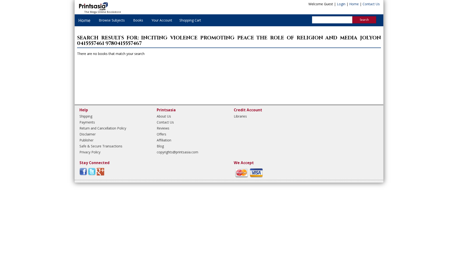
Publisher (86, 140)
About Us (164, 116)
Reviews (163, 128)
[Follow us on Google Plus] (100, 171)
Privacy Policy (89, 152)
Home (354, 4)
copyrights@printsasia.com (177, 152)
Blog (160, 146)
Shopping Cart (190, 20)
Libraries (240, 116)
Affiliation (164, 140)
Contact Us (371, 4)
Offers (161, 134)
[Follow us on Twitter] (92, 171)
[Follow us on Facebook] (83, 171)
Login (341, 4)
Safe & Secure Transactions (100, 146)
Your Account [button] (161, 20)
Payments (87, 122)
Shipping (85, 116)
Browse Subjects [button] (112, 20)
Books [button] (138, 20)
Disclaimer (87, 134)
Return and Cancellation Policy (102, 128)
